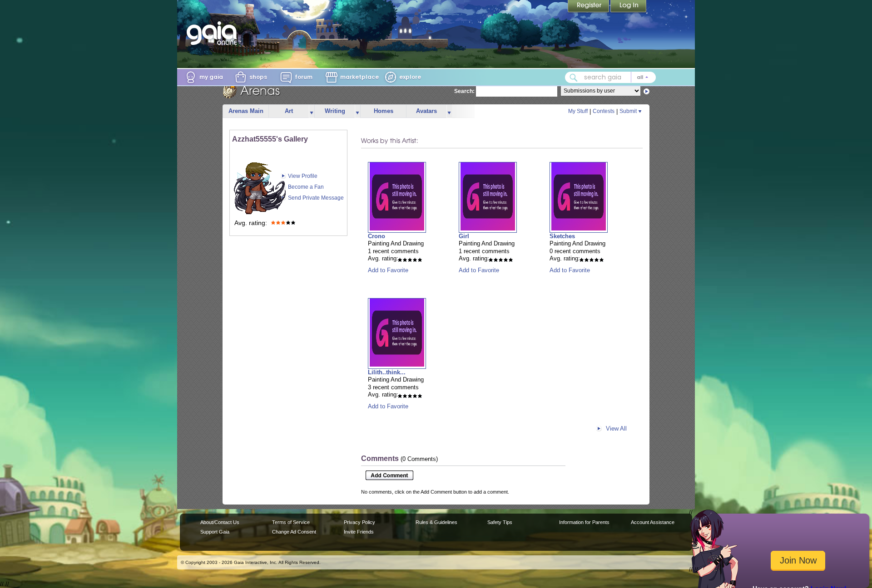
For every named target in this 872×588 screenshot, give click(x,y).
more (311, 111)
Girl (464, 236)
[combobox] (610, 77)
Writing (335, 111)
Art (289, 111)
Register (589, 7)
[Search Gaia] (573, 77)
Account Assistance (652, 522)
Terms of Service (291, 522)
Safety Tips (499, 522)
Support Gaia (214, 531)
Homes (383, 111)
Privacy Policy (359, 522)
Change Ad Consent (294, 531)
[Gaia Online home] (214, 33)
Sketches (562, 236)
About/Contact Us (219, 522)
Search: (464, 91)
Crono (376, 236)
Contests (603, 111)
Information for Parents (584, 522)
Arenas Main (245, 111)
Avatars (426, 111)
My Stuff (578, 111)
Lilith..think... (387, 372)
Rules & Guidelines (436, 522)
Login (628, 7)
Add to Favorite (388, 270)
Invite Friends (359, 531)
